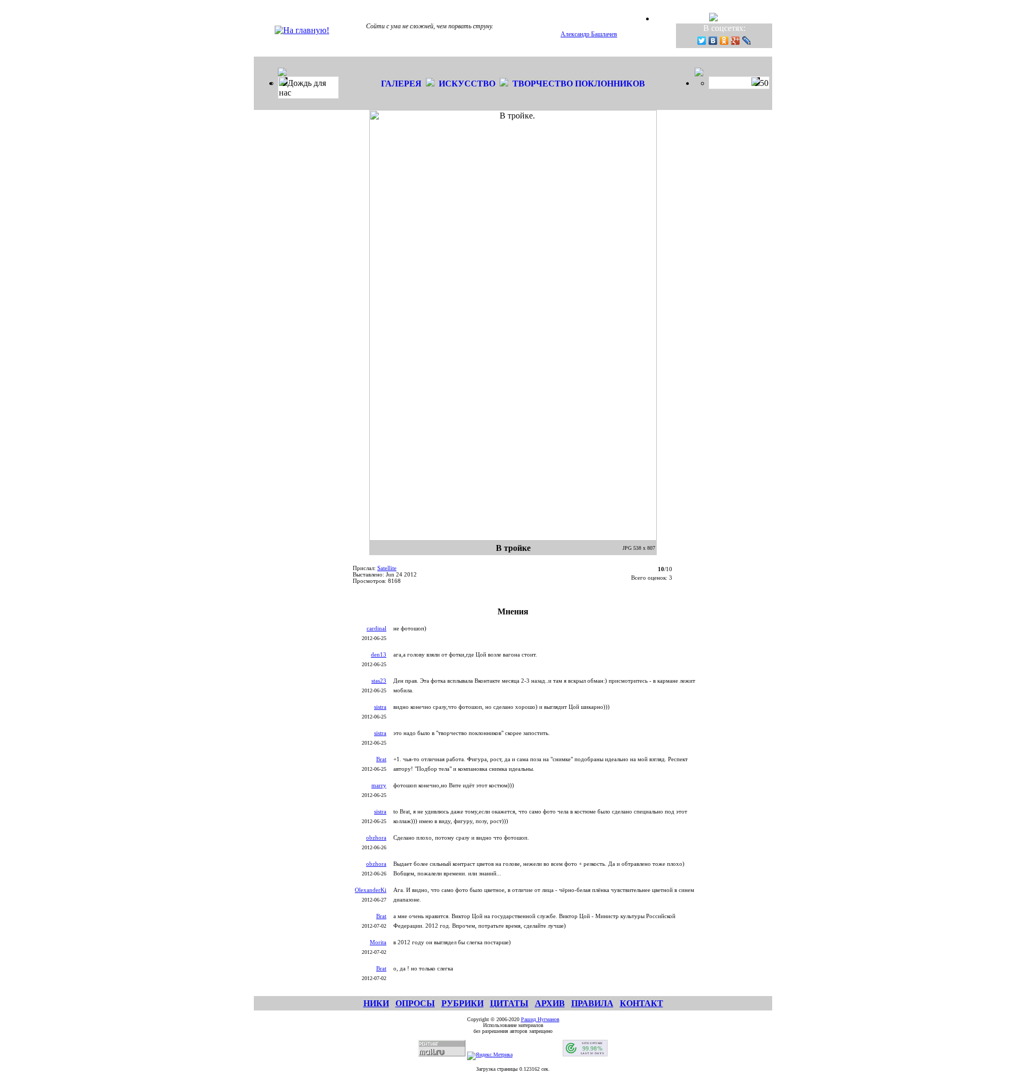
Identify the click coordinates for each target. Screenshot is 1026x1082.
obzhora (376, 837)
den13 (378, 654)
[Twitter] (702, 41)
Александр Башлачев (589, 34)
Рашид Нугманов (540, 1019)
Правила (592, 1003)
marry (378, 785)
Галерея (401, 83)
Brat (381, 759)
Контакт (641, 1003)
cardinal (376, 628)
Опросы (415, 1003)
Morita (378, 942)
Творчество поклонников (578, 83)
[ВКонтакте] (713, 41)
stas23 (378, 680)
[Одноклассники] (724, 41)
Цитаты (509, 1003)
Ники (376, 1003)
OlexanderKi (370, 890)
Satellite (387, 568)
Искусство (467, 83)
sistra (380, 707)
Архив (550, 1003)
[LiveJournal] (746, 41)
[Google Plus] (735, 41)
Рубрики (462, 1003)
